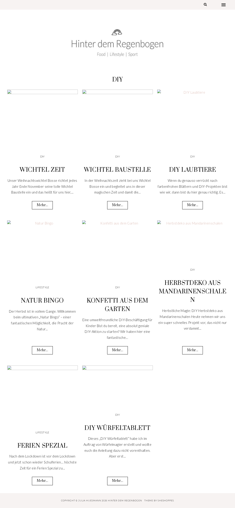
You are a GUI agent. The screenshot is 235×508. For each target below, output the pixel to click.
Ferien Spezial (42, 446)
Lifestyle (42, 287)
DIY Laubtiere (192, 170)
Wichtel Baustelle (117, 170)
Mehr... (42, 205)
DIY (42, 156)
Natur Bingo (42, 301)
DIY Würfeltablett (117, 428)
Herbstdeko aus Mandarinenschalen (193, 291)
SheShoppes (166, 500)
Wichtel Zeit (42, 170)
